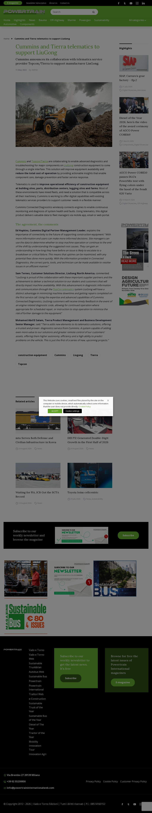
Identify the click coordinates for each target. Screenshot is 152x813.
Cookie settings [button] (72, 411)
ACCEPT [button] (55, 411)
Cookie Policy (85, 406)
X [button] (108, 400)
